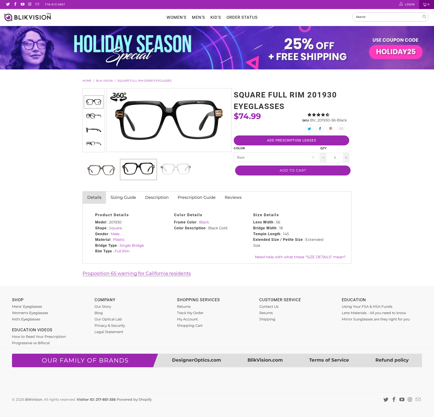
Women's (176, 17)
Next (93, 149)
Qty (323, 148)
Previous (93, 92)
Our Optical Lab (108, 319)
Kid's (215, 17)
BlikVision (33, 399)
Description (157, 197)
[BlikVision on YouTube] (22, 4)
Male (115, 234)
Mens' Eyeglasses (27, 306)
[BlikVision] (37, 17)
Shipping (267, 319)
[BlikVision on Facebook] (15, 4)
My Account (187, 319)
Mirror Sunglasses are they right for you (376, 319)
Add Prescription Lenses (291, 140)
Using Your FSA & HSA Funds (367, 306)
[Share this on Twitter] (309, 129)
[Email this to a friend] (341, 129)
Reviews (233, 197)
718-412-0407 (55, 4)
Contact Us (268, 306)
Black (204, 222)
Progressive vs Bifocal (31, 343)
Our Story (102, 306)
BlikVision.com (265, 360)
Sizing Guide (123, 197)
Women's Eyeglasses (30, 313)
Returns (184, 306)
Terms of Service (329, 360)
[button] (318, 115)
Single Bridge (132, 245)
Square (115, 228)
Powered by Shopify (134, 399)
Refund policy (392, 360)
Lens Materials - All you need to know (374, 313)
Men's (198, 17)
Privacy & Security (109, 325)
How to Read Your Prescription (39, 336)
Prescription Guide (197, 197)
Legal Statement (108, 332)
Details (94, 197)
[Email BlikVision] (37, 4)
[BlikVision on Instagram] (30, 4)
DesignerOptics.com (196, 360)
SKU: (305, 120)
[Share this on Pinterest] (330, 129)
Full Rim (122, 251)
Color (239, 148)
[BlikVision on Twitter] (8, 4)
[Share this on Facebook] (320, 129)
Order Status (242, 17)
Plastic (119, 239)
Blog (98, 313)
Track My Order (190, 313)
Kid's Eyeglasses (26, 319)
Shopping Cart (190, 325)
